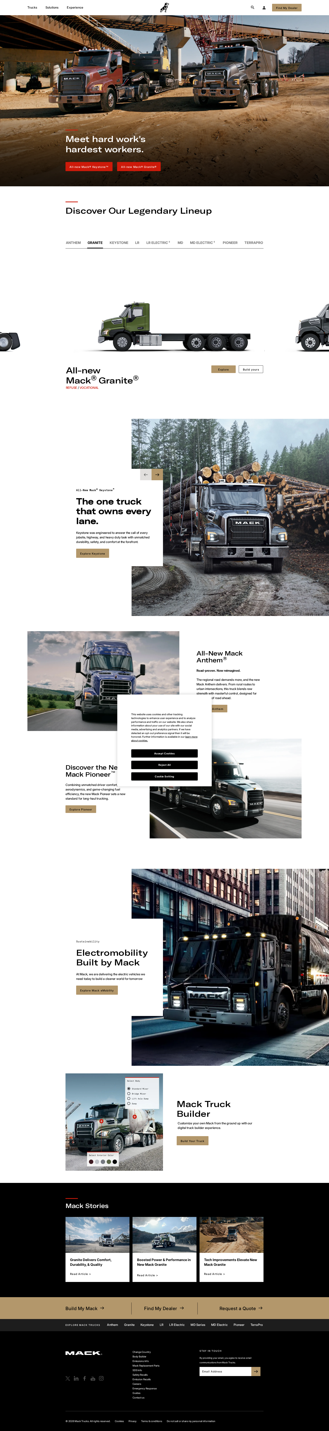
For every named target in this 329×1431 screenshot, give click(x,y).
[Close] (198, 674)
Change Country (142, 1351)
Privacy (133, 1421)
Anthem (112, 1325)
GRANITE (95, 243)
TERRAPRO (253, 243)
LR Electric (177, 1325)
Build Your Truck (192, 1141)
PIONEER (230, 243)
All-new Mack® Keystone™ (89, 166)
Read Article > (80, 1273)
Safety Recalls (140, 1374)
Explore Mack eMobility (97, 990)
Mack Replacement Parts (146, 1365)
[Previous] (38, 310)
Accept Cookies (164, 727)
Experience (75, 7)
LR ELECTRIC (157, 243)
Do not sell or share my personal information (191, 1421)
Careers (137, 1383)
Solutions (52, 7)
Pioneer (239, 1325)
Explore (223, 369)
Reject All (164, 738)
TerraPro (257, 1325)
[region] (164, 714)
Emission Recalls (142, 1379)
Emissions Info (141, 1361)
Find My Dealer (160, 1308)
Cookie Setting (164, 750)
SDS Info (137, 1370)
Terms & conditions (151, 1421)
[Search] (252, 7)
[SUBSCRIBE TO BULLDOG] (255, 1371)
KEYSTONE (119, 243)
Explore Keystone (92, 553)
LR (137, 243)
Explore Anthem (211, 708)
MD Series (198, 1325)
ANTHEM (73, 243)
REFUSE (71, 388)
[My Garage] (264, 7)
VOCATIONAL (89, 388)
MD (180, 243)
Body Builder (139, 1356)
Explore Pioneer (80, 809)
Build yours (251, 369)
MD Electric (219, 1325)
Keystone (147, 1325)
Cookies (119, 1421)
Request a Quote (238, 1308)
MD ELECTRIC (201, 243)
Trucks (32, 7)
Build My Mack (81, 1308)
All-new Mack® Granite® (139, 166)
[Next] (290, 310)
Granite (129, 1325)
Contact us (139, 1397)
